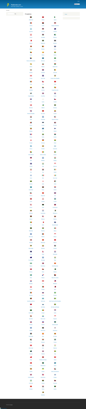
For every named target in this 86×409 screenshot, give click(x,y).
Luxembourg (43, 213)
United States (43, 377)
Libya (43, 207)
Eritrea (31, 125)
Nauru (31, 254)
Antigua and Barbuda (55, 25)
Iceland (31, 166)
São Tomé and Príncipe (55, 306)
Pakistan (55, 271)
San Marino (43, 306)
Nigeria (31, 265)
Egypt (31, 119)
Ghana (55, 142)
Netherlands (55, 254)
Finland (55, 131)
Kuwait (31, 195)
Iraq (43, 172)
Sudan (31, 342)
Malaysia (43, 219)
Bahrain (31, 43)
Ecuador (55, 113)
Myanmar (43, 248)
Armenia (43, 31)
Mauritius (43, 230)
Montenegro (43, 242)
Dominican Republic (31, 113)
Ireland (55, 172)
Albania (43, 19)
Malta (43, 224)
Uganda (31, 371)
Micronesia (31, 236)
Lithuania (31, 213)
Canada (31, 78)
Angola (43, 25)
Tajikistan (55, 347)
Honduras (43, 160)
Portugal (43, 289)
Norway (31, 271)
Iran (31, 172)
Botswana (43, 60)
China (55, 84)
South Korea (55, 330)
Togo (55, 353)
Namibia (55, 248)
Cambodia (43, 72)
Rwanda (55, 295)
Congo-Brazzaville (55, 90)
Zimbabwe (43, 394)
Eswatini (55, 125)
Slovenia (43, 324)
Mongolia (31, 242)
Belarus (31, 49)
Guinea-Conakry (43, 154)
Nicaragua (43, 260)
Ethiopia (30, 131)
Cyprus (43, 101)
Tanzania (31, 353)
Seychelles (31, 318)
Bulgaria (42, 66)
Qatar (55, 289)
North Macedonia (55, 265)
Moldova (42, 236)
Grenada (42, 148)
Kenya (43, 189)
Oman (43, 271)
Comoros (43, 90)
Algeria (55, 19)
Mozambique (31, 248)
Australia (55, 31)
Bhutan (43, 54)
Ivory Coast (55, 177)
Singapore (55, 318)
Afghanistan (31, 19)
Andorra (30, 25)
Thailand (43, 353)
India (43, 166)
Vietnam (30, 389)
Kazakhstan (31, 189)
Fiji (43, 131)
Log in (79, 1)
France (31, 136)
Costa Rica (43, 95)
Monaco (55, 236)
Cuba (31, 101)
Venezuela (55, 383)
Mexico (55, 230)
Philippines (55, 283)
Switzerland (31, 347)
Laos (55, 195)
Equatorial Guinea (55, 119)
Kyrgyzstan (43, 195)
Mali (31, 224)
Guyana (55, 154)
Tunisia (55, 359)
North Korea (43, 265)
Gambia (55, 136)
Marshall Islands (55, 224)
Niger (55, 260)
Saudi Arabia (31, 312)
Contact (66, 14)
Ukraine (43, 371)
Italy (43, 177)
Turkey (31, 365)
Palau (31, 277)
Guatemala (55, 148)
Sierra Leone (43, 318)
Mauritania (31, 230)
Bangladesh (43, 43)
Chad (31, 84)
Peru (43, 283)
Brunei (31, 66)
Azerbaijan (43, 37)
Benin (31, 54)
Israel (31, 177)
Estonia (43, 125)
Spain (43, 336)
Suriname (43, 342)
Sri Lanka (55, 336)
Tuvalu (55, 365)
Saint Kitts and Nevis (31, 301)
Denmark (31, 107)
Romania (30, 295)
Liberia (31, 207)
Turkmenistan (43, 365)
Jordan (55, 183)
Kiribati (55, 189)
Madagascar (55, 213)
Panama (43, 277)
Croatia (55, 95)
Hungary (55, 160)
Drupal (11, 404)
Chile (43, 84)
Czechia (55, 101)
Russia (43, 295)
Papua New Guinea (55, 277)
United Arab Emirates (55, 371)
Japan (43, 183)
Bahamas (55, 37)
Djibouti (43, 107)
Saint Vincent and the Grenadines (55, 301)
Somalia (30, 330)
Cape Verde (43, 78)
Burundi (31, 72)
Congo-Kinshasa (31, 95)
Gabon (43, 136)
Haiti (31, 160)
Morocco (55, 242)
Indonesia (55, 166)
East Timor (43, 113)
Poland (31, 289)
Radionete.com (16, 5)
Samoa (31, 306)
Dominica (55, 107)
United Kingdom (31, 377)
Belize (55, 49)
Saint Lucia (43, 301)
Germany (43, 142)
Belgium (42, 49)
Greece (31, 148)
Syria (43, 347)
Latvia (31, 201)
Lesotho (55, 201)
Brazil (55, 60)
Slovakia (30, 324)
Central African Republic (55, 78)
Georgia (31, 142)
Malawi (31, 219)
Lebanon (42, 201)
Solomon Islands (55, 324)
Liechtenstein (55, 207)
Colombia (31, 90)
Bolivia (55, 54)
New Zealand (31, 260)
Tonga (31, 359)
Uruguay (55, 377)
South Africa (43, 330)
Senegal (43, 312)
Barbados (55, 43)
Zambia (55, 389)
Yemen (43, 389)
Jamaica (30, 183)
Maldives (55, 219)
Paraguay (31, 283)
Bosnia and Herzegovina (31, 60)
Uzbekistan (31, 383)
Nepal (43, 254)
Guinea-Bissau (31, 154)
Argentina (31, 31)
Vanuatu (43, 383)
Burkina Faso (55, 66)
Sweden (55, 342)
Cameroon (55, 72)
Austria (31, 37)
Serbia (55, 312)
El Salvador (43, 119)
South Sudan (31, 336)
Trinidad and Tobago (43, 359)
